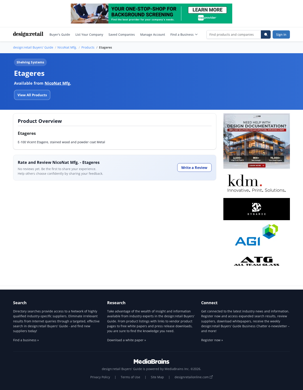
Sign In (281, 34)
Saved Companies (121, 34)
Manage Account (152, 34)
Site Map (157, 377)
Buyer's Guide (59, 34)
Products (87, 47)
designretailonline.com (192, 377)
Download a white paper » (126, 340)
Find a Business (182, 34)
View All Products (32, 95)
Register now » (212, 340)
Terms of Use (130, 377)
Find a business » (26, 340)
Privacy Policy (100, 377)
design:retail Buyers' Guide (33, 47)
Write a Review (194, 167)
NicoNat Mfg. (67, 47)
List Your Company (89, 34)
